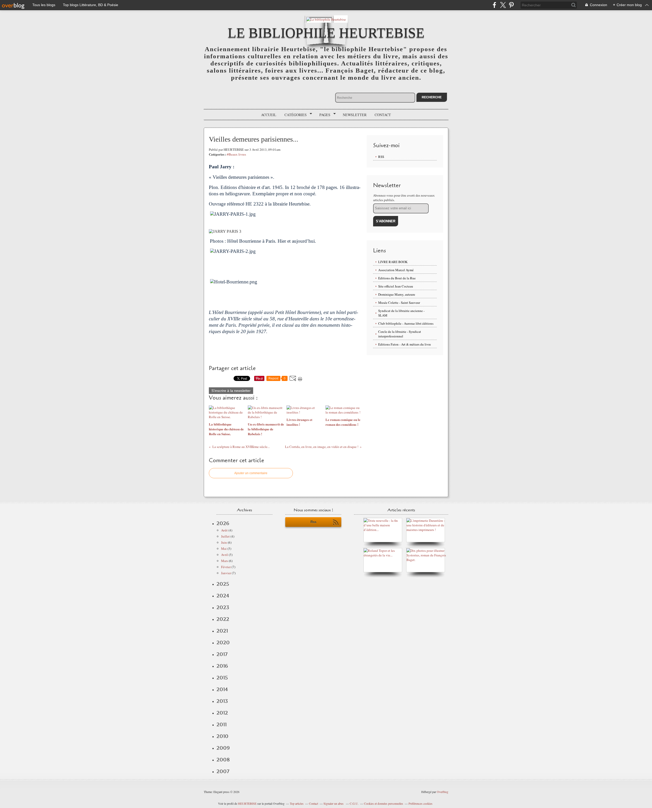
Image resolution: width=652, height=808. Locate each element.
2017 (221, 654)
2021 (222, 631)
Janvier (226, 573)
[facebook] (494, 5)
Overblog (442, 792)
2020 (223, 642)
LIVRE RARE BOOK (393, 261)
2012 (222, 713)
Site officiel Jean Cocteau (395, 286)
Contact (383, 114)
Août (224, 530)
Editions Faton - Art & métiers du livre (404, 344)
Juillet (225, 536)
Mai (224, 548)
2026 (222, 523)
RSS (381, 156)
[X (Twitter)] (503, 5)
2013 (222, 701)
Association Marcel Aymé (396, 270)
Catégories (294, 114)
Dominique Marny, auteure (396, 294)
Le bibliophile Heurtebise (326, 32)
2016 (222, 666)
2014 (222, 689)
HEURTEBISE (247, 803)
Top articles (297, 803)
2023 (222, 607)
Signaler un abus (333, 803)
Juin (224, 542)
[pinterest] (511, 5)
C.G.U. (354, 803)
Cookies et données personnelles (383, 803)
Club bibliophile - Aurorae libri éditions (405, 323)
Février (226, 567)
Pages (323, 114)
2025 (222, 584)
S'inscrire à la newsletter (231, 391)
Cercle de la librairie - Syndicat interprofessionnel (399, 333)
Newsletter (354, 114)
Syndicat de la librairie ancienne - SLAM (401, 313)
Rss (313, 522)
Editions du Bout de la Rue (397, 278)
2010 (222, 736)
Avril (224, 554)
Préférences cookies (420, 803)
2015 (222, 678)
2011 (221, 724)
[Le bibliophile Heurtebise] (326, 19)
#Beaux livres (236, 154)
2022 (222, 619)
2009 (223, 748)
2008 (223, 760)
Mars (224, 560)
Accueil (268, 114)
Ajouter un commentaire (250, 473)
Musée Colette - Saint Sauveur (399, 302)
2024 (222, 596)
